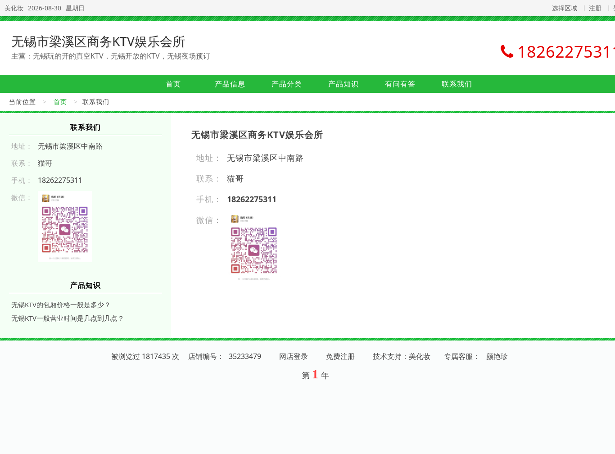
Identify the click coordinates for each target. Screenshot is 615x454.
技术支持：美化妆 (401, 356)
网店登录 (293, 356)
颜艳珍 (497, 356)
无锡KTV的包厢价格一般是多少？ (61, 304)
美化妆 (14, 8)
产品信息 (230, 84)
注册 (595, 8)
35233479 (245, 356)
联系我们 (457, 84)
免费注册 (340, 356)
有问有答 (400, 84)
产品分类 (286, 84)
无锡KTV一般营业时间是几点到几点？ (67, 317)
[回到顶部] (603, 441)
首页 (173, 84)
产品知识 (343, 84)
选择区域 (564, 8)
